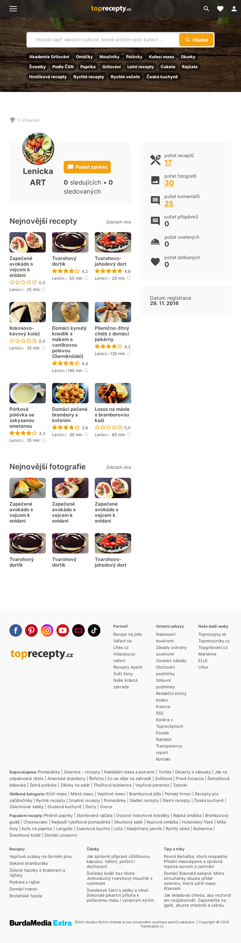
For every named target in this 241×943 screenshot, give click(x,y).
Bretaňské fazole (25, 895)
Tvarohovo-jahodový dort (110, 261)
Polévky (134, 56)
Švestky (37, 66)
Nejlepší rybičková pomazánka (80, 821)
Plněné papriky (58, 815)
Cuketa (168, 66)
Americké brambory (66, 778)
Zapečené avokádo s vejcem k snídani (21, 267)
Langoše (64, 828)
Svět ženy (123, 673)
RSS (159, 713)
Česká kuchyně (162, 76)
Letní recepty (140, 66)
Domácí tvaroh (23, 888)
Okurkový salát (128, 821)
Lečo (118, 828)
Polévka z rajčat (24, 881)
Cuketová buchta (93, 828)
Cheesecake (36, 821)
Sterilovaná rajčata (94, 815)
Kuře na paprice (37, 828)
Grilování (111, 66)
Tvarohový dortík (64, 261)
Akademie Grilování (49, 56)
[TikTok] (94, 630)
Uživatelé (30, 120)
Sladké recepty (144, 800)
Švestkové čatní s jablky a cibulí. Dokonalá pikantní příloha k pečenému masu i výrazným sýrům (120, 895)
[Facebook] (15, 630)
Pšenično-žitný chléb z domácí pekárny (112, 333)
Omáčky (84, 56)
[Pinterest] (31, 630)
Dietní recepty (176, 800)
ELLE (203, 660)
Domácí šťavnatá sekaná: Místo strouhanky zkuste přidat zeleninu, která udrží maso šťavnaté (194, 881)
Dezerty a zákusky (193, 771)
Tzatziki (180, 785)
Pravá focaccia (190, 778)
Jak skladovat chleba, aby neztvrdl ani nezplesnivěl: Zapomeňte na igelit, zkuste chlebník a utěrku (197, 900)
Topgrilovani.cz (213, 647)
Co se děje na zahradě (129, 778)
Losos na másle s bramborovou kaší (112, 414)
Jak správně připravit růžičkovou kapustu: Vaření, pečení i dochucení (118, 861)
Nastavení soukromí (165, 637)
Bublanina (202, 828)
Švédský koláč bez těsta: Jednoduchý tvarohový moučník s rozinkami (120, 878)
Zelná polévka (42, 785)
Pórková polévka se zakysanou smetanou (21, 417)
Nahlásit (164, 739)
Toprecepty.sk (212, 634)
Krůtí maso (56, 793)
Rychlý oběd (178, 828)
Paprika (88, 66)
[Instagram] (47, 630)
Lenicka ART (21, 289)
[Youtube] (62, 630)
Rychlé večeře (125, 76)
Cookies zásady (171, 660)
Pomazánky (49, 771)
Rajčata (190, 66)
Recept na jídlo (127, 634)
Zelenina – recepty (82, 771)
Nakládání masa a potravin (129, 771)
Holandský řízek (197, 821)
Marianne (207, 653)
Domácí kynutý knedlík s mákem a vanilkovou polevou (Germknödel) (69, 342)
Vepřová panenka (152, 785)
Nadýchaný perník (144, 828)
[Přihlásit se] (234, 9)
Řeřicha (96, 778)
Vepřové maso (111, 793)
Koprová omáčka (162, 821)
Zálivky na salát (75, 785)
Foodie (162, 732)
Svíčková (163, 778)
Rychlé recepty (88, 76)
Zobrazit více (118, 221)
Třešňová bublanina (112, 785)
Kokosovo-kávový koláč (24, 331)
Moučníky (109, 56)
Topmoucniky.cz (214, 640)
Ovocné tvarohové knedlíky (142, 815)
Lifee (203, 667)
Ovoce (106, 806)
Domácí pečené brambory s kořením (70, 414)
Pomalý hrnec (178, 793)
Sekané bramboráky (28, 863)
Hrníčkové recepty (48, 76)
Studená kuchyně (64, 806)
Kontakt (163, 759)
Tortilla (164, 771)
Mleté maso (82, 793)
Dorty (90, 806)
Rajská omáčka (187, 815)
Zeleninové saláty (26, 806)
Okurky (188, 56)
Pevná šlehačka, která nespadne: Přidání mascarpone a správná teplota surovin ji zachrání (196, 861)
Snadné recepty (84, 800)
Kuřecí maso (161, 56)
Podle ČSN (63, 66)
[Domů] (12, 120)
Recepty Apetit (127, 667)
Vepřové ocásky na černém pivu (40, 856)
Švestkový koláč (25, 835)
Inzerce (163, 706)
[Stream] (78, 630)
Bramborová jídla (145, 793)
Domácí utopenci (61, 835)
